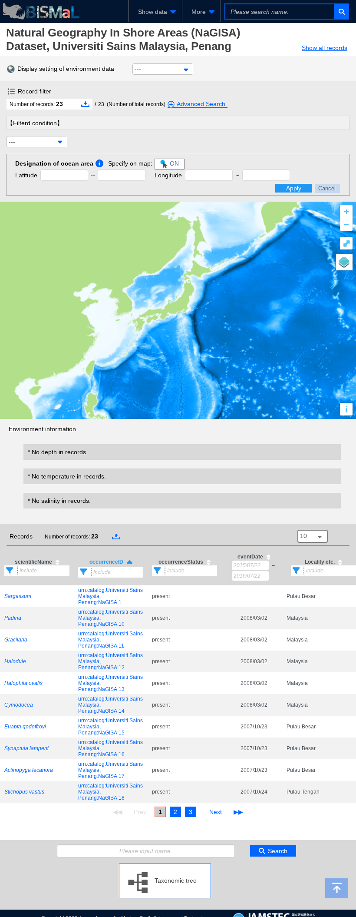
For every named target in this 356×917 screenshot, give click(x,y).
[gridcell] (37, 596)
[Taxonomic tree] (165, 867)
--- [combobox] (138, 69)
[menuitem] (155, 11)
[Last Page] (237, 811)
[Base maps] (344, 262)
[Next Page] (215, 811)
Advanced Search (201, 103)
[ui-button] (341, 11)
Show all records (324, 47)
